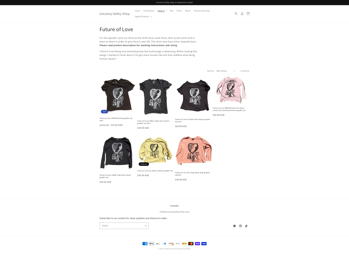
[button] (162, 11)
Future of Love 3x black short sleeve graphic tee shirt (192, 120)
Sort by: (210, 71)
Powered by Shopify (184, 249)
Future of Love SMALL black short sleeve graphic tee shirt (153, 122)
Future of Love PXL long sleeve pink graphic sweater (192, 174)
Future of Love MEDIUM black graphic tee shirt (116, 119)
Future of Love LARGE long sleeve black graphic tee (115, 176)
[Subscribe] (145, 226)
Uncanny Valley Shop (170, 249)
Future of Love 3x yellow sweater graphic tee (155, 171)
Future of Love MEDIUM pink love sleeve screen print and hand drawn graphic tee (229, 109)
